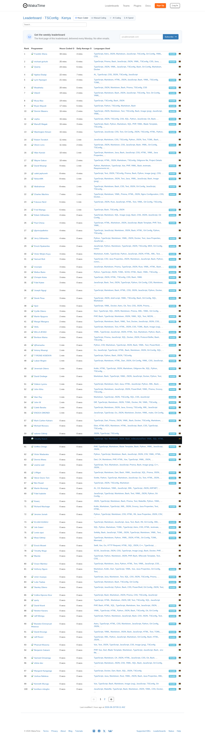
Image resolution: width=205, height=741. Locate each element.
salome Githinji (40, 433)
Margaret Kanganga (43, 671)
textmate (147, 166)
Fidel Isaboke (40, 493)
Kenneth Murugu (41, 684)
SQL (127, 119)
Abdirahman (39, 186)
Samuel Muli (39, 259)
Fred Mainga (39, 210)
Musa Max (38, 101)
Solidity (97, 532)
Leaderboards (112, 6)
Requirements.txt (101, 168)
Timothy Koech (40, 439)
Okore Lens (39, 145)
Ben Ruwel (39, 483)
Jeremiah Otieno (41, 368)
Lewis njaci (39, 532)
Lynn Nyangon (40, 80)
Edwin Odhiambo (41, 215)
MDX (150, 246)
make (151, 413)
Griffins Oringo (40, 446)
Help (179, 731)
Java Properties (153, 238)
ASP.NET (153, 488)
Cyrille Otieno (40, 311)
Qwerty (37, 67)
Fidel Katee (39, 282)
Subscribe (169, 37)
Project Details (155, 160)
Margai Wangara (41, 321)
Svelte (96, 478)
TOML (96, 82)
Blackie (37, 556)
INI (140, 402)
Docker (97, 69)
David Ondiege (40, 376)
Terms (46, 731)
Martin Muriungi (41, 488)
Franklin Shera (40, 54)
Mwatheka (38, 87)
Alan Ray (38, 397)
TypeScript (98, 54)
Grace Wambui (40, 564)
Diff (95, 402)
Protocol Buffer (146, 337)
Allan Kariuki (39, 153)
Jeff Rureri (38, 637)
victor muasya (40, 577)
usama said (39, 465)
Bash (114, 61)
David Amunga (40, 632)
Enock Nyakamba (42, 246)
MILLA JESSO (40, 332)
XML (153, 254)
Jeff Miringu (39, 616)
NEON (150, 316)
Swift (96, 545)
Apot (36, 306)
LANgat (37, 472)
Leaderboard (32, 18)
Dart (96, 311)
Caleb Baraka (40, 407)
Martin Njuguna (41, 316)
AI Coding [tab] (116, 18)
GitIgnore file (142, 160)
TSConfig (51, 18)
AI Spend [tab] (129, 18)
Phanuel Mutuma (41, 645)
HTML (117, 80)
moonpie (38, 267)
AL (95, 75)
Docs (148, 6)
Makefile (142, 501)
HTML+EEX (104, 426)
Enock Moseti (40, 545)
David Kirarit (39, 605)
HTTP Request (113, 545)
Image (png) (146, 111)
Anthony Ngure (40, 569)
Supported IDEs (143, 731)
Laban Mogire (40, 361)
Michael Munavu (41, 426)
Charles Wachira (41, 194)
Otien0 (37, 93)
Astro (106, 54)
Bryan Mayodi (40, 106)
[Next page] (111, 699)
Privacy (54, 731)
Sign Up (160, 5)
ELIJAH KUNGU (41, 522)
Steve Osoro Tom (42, 478)
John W (37, 402)
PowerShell (155, 345)
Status (171, 731)
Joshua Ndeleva (41, 676)
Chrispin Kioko (40, 277)
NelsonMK (38, 179)
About (63, 731)
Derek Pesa (39, 298)
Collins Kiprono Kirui (43, 595)
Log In (175, 5)
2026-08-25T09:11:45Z (115, 707)
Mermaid (98, 540)
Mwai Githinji (39, 538)
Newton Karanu (41, 611)
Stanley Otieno (40, 587)
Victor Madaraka (41, 454)
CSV (106, 259)
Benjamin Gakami (42, 650)
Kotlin (106, 254)
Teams (126, 6)
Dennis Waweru (41, 111)
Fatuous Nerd (40, 202)
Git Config (150, 54)
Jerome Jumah (40, 514)
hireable (172, 54)
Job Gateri (38, 527)
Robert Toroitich (41, 140)
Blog (70, 731)
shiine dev (38, 663)
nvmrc (96, 249)
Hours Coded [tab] (83, 18)
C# (100, 459)
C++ (156, 465)
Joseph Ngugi (40, 290)
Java (156, 61)
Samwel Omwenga (42, 658)
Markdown (120, 54)
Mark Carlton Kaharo (43, 420)
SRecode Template (146, 556)
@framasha (39, 345)
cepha (37, 119)
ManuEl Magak (40, 124)
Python (107, 106)
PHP (134, 124)
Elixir (96, 426)
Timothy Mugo (40, 551)
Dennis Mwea (40, 459)
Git (149, 119)
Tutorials (79, 731)
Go (95, 350)
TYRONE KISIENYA (42, 355)
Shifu (36, 327)
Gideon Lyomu (40, 384)
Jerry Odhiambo (41, 238)
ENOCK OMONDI (42, 413)
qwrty (36, 600)
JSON (112, 54)
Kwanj (36, 501)
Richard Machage (42, 506)
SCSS (127, 272)
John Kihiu (38, 389)
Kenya (66, 18)
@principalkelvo (41, 230)
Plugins (137, 6)
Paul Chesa (39, 223)
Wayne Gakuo (40, 160)
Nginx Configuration (149, 194)
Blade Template (150, 124)
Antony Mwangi (41, 350)
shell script (115, 298)
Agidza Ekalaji (40, 75)
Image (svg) (125, 215)
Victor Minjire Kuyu (42, 254)
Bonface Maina (40, 337)
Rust (113, 202)
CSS (96, 56)
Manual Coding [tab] (100, 18)
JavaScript (131, 54)
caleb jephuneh (41, 173)
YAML (158, 54)
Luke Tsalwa (39, 582)
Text (148, 93)
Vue (123, 166)
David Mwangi (40, 166)
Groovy (159, 389)
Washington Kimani (42, 132)
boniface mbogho (42, 689)
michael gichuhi (41, 61)
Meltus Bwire (39, 272)
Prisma (107, 61)
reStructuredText (138, 439)
